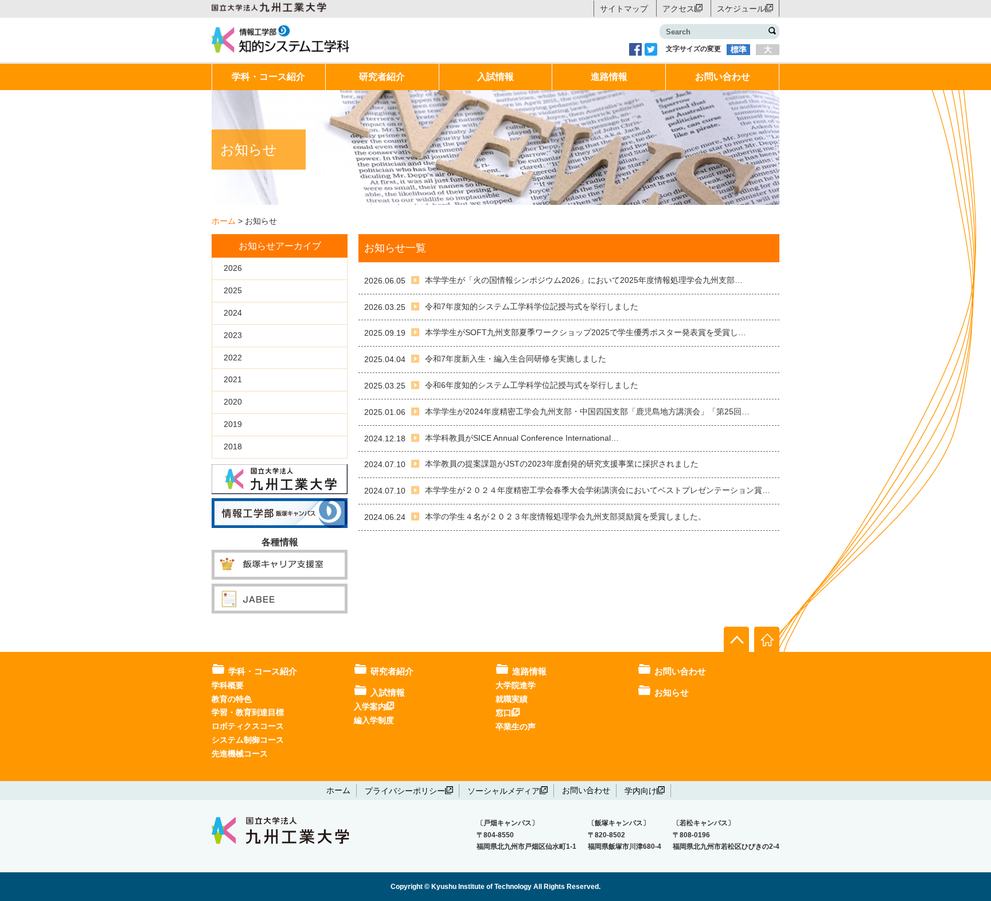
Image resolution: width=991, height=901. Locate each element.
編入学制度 (374, 720)
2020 (233, 401)
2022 (233, 357)
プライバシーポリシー (405, 790)
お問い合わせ (722, 76)
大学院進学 (516, 685)
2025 (233, 290)
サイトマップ (624, 8)
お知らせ (671, 692)
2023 (233, 335)
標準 (739, 49)
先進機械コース (240, 753)
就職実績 (512, 699)
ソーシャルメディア (503, 790)
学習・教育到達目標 (248, 712)
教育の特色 (232, 699)
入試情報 (495, 76)
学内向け (641, 790)
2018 (233, 446)
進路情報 (609, 76)
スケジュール (741, 8)
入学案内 (370, 706)
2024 (233, 312)
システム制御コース (248, 739)
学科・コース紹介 (268, 76)
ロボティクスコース (248, 726)
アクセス (678, 8)
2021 (233, 379)
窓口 (504, 712)
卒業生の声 (516, 726)
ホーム (338, 790)
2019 (233, 424)
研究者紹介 (382, 76)
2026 (233, 268)
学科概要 (228, 685)
